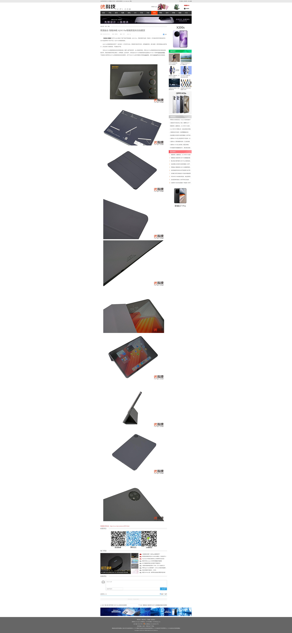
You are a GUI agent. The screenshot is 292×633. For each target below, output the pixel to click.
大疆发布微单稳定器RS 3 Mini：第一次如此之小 (153, 565)
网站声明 (144, 619)
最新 (162, 594)
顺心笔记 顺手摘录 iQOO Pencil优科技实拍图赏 (116, 605)
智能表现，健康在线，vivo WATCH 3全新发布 (181, 126)
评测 (173, 13)
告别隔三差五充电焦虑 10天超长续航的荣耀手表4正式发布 (185, 173)
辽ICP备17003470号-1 (138, 624)
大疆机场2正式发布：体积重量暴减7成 (174, 89)
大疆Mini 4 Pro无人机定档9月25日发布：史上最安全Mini (183, 138)
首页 (103, 13)
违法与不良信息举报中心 (128, 628)
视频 (180, 13)
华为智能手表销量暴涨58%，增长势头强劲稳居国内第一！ (184, 147)
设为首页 (185, 1)
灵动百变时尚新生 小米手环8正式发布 (180, 179)
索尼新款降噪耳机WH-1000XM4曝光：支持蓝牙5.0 (154, 556)
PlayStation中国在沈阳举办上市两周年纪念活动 (153, 558)
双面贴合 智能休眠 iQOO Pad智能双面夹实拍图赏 (182, 167)
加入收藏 (190, 1)
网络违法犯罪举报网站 (117, 628)
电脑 (122, 13)
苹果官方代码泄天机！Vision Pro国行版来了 (180, 119)
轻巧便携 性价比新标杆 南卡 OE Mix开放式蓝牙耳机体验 (114, 572)
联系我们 (153, 619)
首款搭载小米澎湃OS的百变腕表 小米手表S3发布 (181, 135)
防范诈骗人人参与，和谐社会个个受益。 (146, 626)
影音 (116, 13)
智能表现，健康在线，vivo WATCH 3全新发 (174, 76)
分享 (166, 34)
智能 (154, 13)
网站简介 (139, 619)
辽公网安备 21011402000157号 (151, 624)
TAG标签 (181, 1)
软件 (167, 13)
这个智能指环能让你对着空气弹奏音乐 (151, 563)
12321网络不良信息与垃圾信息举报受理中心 (144, 628)
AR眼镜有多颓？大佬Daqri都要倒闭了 (151, 554)
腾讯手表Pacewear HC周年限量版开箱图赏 (152, 561)
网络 (160, 13)
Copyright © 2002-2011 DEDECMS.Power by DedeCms (146, 630)
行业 (186, 13)
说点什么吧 (109, 581)
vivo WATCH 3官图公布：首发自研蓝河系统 (186, 76)
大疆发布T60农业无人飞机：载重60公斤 (185, 63)
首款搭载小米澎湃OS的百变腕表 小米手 (186, 89)
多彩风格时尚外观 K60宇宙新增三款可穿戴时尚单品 (183, 170)
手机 (110, 13)
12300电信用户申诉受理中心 (160, 628)
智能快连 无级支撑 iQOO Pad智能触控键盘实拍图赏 (155, 605)
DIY (135, 13)
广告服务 (148, 619)
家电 (129, 13)
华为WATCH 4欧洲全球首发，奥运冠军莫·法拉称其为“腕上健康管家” (187, 176)
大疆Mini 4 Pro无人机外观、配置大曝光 (179, 144)
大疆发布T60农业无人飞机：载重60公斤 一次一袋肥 (182, 122)
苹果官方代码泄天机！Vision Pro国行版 (173, 63)
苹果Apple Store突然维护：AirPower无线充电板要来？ (155, 567)
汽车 (148, 13)
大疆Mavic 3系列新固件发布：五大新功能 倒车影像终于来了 (184, 141)
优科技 (133, 621)
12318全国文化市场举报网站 (174, 628)
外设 (141, 13)
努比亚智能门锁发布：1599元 (149, 570)
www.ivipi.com (138, 621)
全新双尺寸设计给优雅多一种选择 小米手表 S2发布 (183, 182)
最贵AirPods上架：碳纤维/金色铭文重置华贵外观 (153, 572)
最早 (166, 594)
